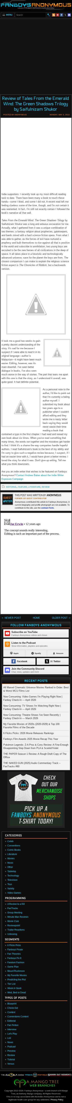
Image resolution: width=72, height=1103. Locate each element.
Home (36, 617)
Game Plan (13, 966)
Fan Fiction (12, 1025)
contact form (47, 508)
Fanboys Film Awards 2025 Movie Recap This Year (30, 739)
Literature (12, 854)
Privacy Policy (57, 1100)
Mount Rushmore (16, 971)
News (10, 1042)
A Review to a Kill (16, 904)
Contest (11, 1012)
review (45, 487)
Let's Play (12, 1033)
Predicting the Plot (16, 979)
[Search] (48, 15)
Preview (11, 1051)
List (9, 1038)
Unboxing (12, 934)
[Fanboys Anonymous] (36, 5)
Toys (9, 884)
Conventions (13, 845)
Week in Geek (14, 988)
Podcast (11, 1046)
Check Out (12, 1008)
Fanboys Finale (15, 949)
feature (22, 487)
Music (10, 862)
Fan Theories (14, 954)
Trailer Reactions (16, 929)
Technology (13, 875)
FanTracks (12, 908)
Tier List (11, 984)
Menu (9, 15)
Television (12, 880)
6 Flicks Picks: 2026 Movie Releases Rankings (28, 733)
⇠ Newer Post (11, 617)
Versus (10, 1064)
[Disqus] (36, 564)
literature (34, 487)
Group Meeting (14, 912)
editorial (11, 487)
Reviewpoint (13, 925)
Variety (10, 888)
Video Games (14, 893)
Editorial (11, 1021)
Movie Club (13, 921)
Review (11, 1055)
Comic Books (14, 850)
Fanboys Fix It (14, 958)
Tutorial (11, 1059)
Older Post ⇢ (61, 617)
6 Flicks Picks (14, 945)
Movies (11, 858)
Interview (11, 1029)
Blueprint (11, 1003)
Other (10, 867)
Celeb (10, 841)
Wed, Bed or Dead (16, 992)
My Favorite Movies (17, 975)
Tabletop (11, 871)
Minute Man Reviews (17, 917)
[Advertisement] (36, 55)
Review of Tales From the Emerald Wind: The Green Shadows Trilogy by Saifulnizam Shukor (35, 104)
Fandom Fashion (15, 962)
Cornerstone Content (17, 1016)
